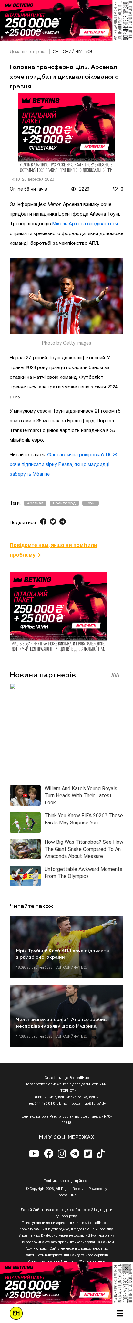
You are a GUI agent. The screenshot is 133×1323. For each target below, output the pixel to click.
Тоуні (91, 503)
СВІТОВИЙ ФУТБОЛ (73, 52)
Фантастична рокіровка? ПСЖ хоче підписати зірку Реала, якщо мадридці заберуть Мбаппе (64, 465)
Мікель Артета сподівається (85, 224)
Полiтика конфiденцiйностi (67, 1181)
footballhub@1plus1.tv (88, 1103)
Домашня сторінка (28, 52)
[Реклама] (66, 20)
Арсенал (35, 503)
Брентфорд (64, 503)
